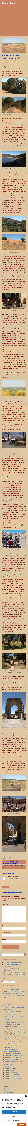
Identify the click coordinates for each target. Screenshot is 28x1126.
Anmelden (6, 1088)
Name (4, 926)
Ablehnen (14, 1116)
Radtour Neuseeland (10, 1015)
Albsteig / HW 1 (14, 989)
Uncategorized (8, 1064)
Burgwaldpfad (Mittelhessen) (13, 1034)
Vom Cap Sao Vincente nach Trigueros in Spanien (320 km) (11, 862)
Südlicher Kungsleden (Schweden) (14, 1057)
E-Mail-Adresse (6, 932)
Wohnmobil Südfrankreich (12, 1076)
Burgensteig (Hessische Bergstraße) (15, 1032)
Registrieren (7, 1086)
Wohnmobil (7, 1066)
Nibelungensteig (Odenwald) (13, 1053)
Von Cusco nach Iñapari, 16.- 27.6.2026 (14, 972)
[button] (25, 1096)
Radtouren (16, 63)
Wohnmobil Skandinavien (12, 1074)
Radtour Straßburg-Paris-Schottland (15, 1017)
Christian (6, 995)
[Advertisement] (14, 21)
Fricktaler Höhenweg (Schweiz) (13, 1040)
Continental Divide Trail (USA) (13, 1036)
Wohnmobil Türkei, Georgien (13, 1078)
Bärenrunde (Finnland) (11, 1026)
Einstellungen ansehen (14, 1120)
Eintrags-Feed (7, 1090)
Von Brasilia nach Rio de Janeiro (13, 962)
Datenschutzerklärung (15, 1123)
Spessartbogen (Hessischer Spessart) (15, 1055)
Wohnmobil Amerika (10, 1068)
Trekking (6, 1019)
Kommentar (5, 904)
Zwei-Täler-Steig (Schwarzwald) (14, 1061)
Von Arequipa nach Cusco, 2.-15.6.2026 (15, 974)
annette (12, 61)
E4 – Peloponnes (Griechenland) (14, 1038)
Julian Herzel (7, 991)
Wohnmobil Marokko (11, 1072)
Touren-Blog (8, 3)
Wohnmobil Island (10, 1070)
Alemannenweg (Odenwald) (12, 1024)
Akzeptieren (14, 1112)
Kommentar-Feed (8, 1092)
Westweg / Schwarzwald (12, 1059)
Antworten (5, 886)
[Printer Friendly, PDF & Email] (7, 857)
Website (4, 939)
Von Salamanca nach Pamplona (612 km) (13, 866)
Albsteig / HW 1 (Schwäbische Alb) (14, 1022)
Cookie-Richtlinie (6, 1123)
